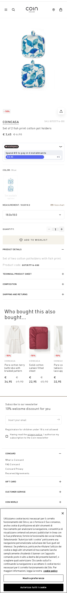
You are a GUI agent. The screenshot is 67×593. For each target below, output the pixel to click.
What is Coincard (14, 460)
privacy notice (35, 434)
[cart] (60, 9)
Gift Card (10, 481)
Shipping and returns (15, 294)
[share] (61, 111)
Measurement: (16, 205)
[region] (33, 550)
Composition (10, 284)
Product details (12, 249)
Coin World (11, 502)
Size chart (59, 205)
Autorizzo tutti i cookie (33, 587)
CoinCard (10, 453)
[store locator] (53, 9)
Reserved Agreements (17, 473)
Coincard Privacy (14, 468)
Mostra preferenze (33, 578)
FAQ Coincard (12, 464)
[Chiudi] (63, 513)
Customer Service (15, 491)
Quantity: (8, 229)
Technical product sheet (17, 274)
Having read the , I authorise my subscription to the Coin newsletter (34, 436)
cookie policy (50, 570)
